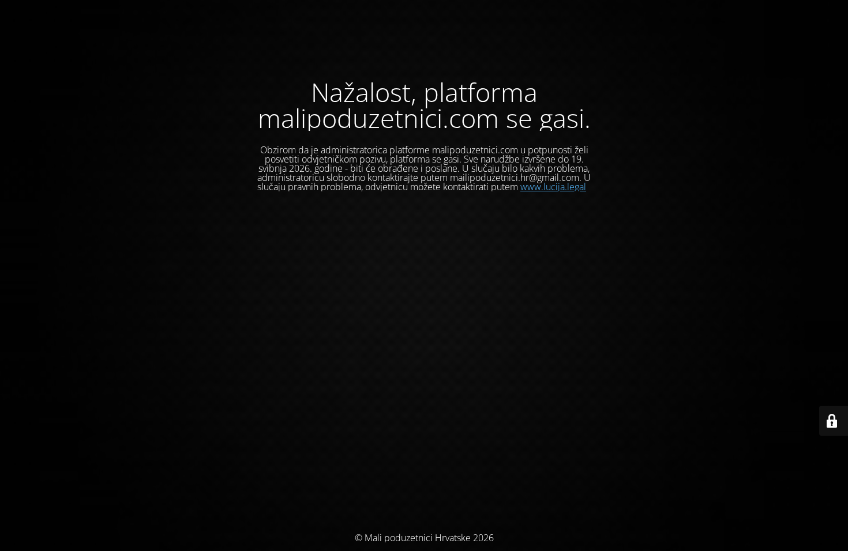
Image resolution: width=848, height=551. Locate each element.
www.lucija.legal (553, 186)
